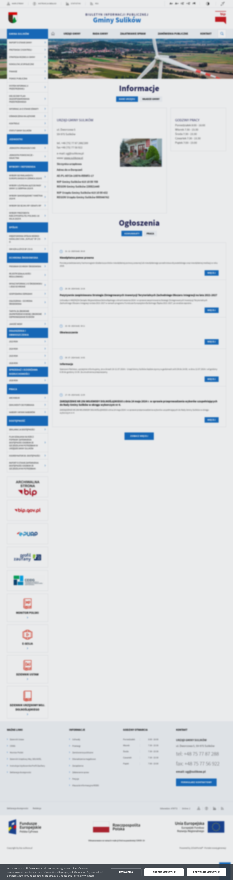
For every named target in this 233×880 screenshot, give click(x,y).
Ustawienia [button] (126, 872)
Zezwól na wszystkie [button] (206, 872)
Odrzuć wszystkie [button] (164, 872)
